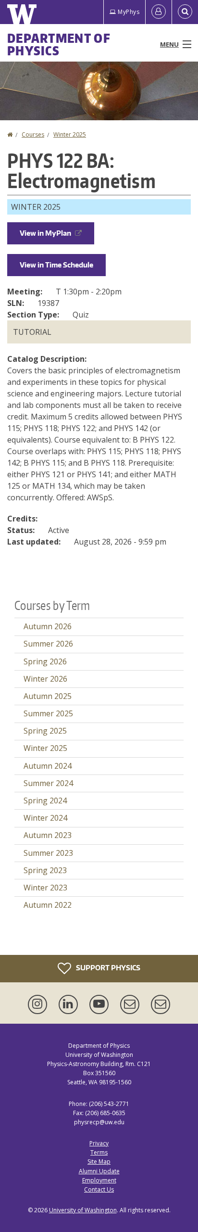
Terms (99, 1152)
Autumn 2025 (48, 696)
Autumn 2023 (48, 835)
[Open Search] (185, 12)
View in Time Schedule (56, 265)
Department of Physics (59, 44)
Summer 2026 (48, 643)
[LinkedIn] (70, 1004)
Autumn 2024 (48, 766)
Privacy (99, 1143)
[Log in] (159, 12)
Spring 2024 (45, 800)
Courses (33, 134)
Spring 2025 (45, 730)
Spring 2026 (45, 661)
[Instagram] (39, 1004)
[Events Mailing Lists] (131, 1004)
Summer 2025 (48, 713)
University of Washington (83, 1210)
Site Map (99, 1161)
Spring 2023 (45, 870)
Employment (99, 1180)
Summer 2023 (48, 853)
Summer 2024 (48, 783)
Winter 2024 (45, 818)
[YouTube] (100, 1004)
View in (45, 233)
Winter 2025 (69, 134)
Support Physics (107, 967)
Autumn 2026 (48, 626)
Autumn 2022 (48, 905)
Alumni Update (99, 1171)
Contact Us (99, 1189)
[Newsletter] (160, 1004)
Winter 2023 (45, 887)
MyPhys (128, 12)
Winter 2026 (45, 678)
